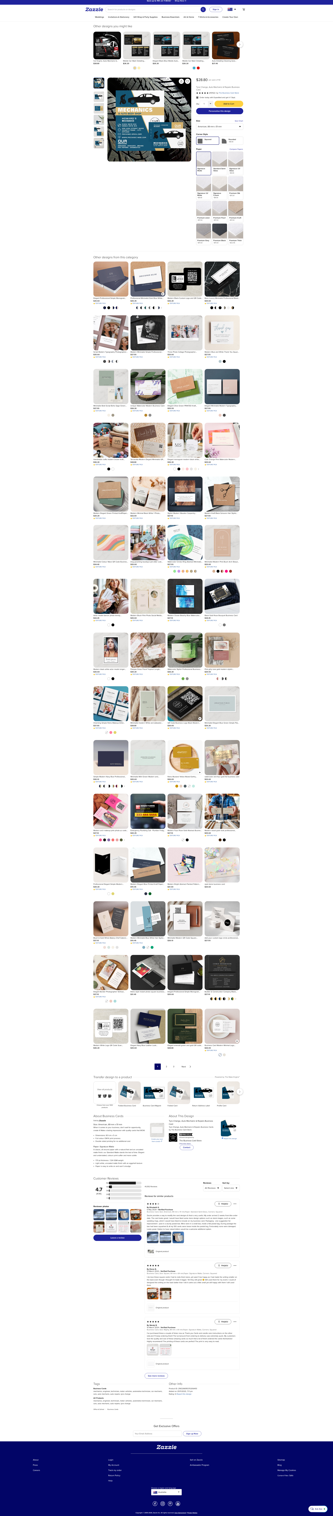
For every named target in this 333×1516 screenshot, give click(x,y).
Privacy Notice (192, 1513)
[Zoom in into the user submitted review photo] (99, 1214)
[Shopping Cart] (244, 9)
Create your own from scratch (157, 1140)
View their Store (185, 1144)
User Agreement (180, 1513)
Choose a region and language (163, 1488)
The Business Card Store (229, 93)
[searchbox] (155, 10)
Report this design (229, 1138)
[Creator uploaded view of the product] (149, 119)
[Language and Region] (232, 9)
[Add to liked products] (187, 81)
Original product (162, 1251)
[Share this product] (181, 81)
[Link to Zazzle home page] (95, 9)
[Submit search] (203, 9)
